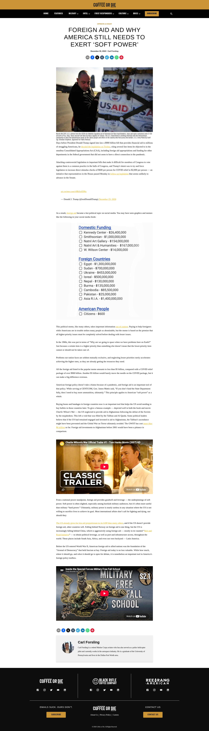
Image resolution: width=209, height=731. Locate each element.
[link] (104, 5)
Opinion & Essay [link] (104, 24)
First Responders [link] (103, 14)
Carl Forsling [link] (113, 51)
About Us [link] (94, 715)
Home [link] (46, 14)
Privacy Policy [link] (105, 715)
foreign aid (71, 213)
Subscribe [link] (152, 14)
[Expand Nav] (76, 13)
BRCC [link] (135, 14)
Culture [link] (122, 14)
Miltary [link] (72, 14)
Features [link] (58, 14)
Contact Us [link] (153, 715)
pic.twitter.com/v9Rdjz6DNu (73, 191)
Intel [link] (85, 14)
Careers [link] (116, 715)
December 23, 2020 (107, 199)
